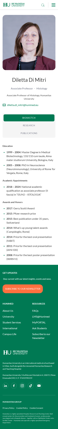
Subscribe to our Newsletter (41, 335)
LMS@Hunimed (41, 316)
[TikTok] (31, 386)
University (8, 316)
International (10, 328)
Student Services (12, 322)
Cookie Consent (36, 408)
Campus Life (9, 334)
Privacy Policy (8, 408)
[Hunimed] (29, 352)
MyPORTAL (39, 322)
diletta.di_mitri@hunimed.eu (22, 104)
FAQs (35, 310)
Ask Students (39, 328)
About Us (8, 310)
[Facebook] (14, 386)
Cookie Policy (22, 408)
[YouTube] (39, 386)
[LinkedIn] (5, 386)
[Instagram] (22, 386)
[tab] (29, 118)
